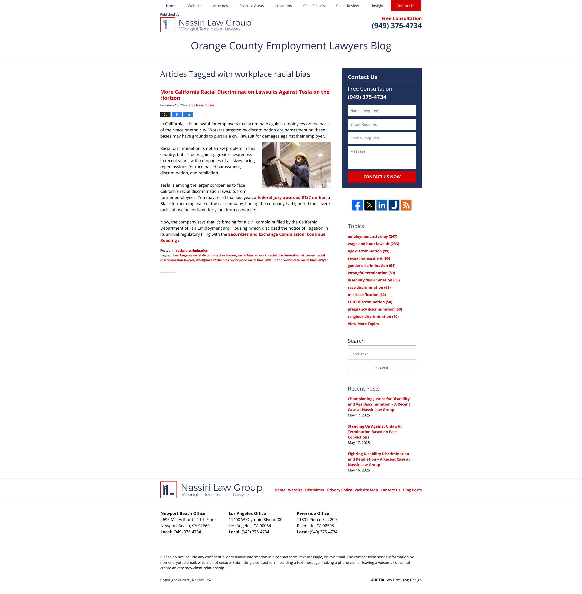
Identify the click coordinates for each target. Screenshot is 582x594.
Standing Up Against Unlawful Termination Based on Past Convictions (375, 432)
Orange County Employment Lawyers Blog (205, 22)
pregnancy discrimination (375, 309)
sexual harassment (369, 258)
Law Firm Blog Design (396, 579)
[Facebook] (357, 205)
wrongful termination (371, 272)
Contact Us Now (382, 176)
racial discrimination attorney (291, 255)
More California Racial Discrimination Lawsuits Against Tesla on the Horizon (244, 94)
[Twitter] (369, 205)
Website (195, 5)
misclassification (367, 294)
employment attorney (372, 236)
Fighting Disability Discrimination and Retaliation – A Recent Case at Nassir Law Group (379, 459)
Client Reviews (348, 5)
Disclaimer (314, 489)
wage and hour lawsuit (373, 243)
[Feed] (406, 205)
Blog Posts (412, 489)
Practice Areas (251, 5)
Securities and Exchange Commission (266, 234)
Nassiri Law (201, 579)
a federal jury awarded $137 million (290, 197)
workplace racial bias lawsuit (253, 260)
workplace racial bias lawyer (305, 260)
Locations (283, 5)
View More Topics (363, 323)
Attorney (220, 5)
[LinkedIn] (381, 205)
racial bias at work (252, 255)
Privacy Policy (339, 489)
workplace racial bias (212, 260)
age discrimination (368, 250)
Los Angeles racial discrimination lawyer (204, 255)
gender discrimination (371, 265)
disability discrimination (374, 280)
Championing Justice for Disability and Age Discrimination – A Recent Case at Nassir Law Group (379, 404)
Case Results (314, 5)
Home (171, 5)
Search (382, 368)
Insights (378, 5)
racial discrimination (192, 250)
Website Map (366, 489)
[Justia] (394, 205)
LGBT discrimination (370, 301)
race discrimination (369, 287)
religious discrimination (373, 316)
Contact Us (406, 5)
